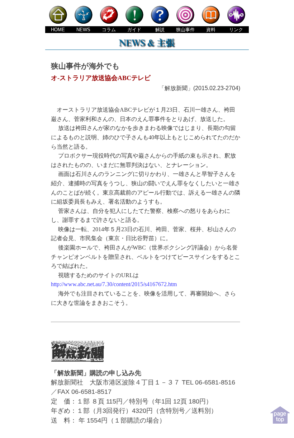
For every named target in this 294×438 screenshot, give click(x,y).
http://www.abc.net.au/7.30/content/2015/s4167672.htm (114, 284)
